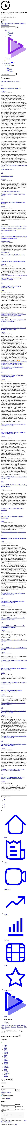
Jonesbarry (3, 264)
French (5, 1049)
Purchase (3, 1083)
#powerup (9, 364)
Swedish (6, 1071)
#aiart (3, 313)
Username (17, 1089)
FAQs (10, 1025)
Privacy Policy (8, 1122)
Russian (6, 1052)
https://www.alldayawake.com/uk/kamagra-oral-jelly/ (14, 226)
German (6, 1050)
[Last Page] (5, 807)
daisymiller (3, 179)
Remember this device (7, 1095)
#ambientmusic (14, 315)
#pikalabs (3, 314)
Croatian (6, 1062)
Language (4, 1028)
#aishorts (14, 313)
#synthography (14, 314)
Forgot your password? (6, 1092)
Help (7, 1023)
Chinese (6, 1057)
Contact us (13, 1027)
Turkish (5, 1055)
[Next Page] (5, 805)
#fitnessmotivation (22, 361)
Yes (2, 19)
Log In (15, 1124)
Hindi (5, 1056)
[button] (9, 63)
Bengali (6, 1064)
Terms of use (16, 1025)
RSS (25, 1027)
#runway (8, 314)
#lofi (20, 364)
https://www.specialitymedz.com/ (12, 191)
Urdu (5, 1059)
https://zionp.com (5, 252)
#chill (19, 315)
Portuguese (6, 1067)
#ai (1, 313)
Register (11, 71)
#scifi (9, 315)
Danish (5, 1074)
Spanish (6, 1053)
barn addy (3, 91)
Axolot (2, 290)
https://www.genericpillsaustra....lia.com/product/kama (14, 275)
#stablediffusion (22, 314)
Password (17, 1091)
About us (7, 1027)
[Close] (19, 1036)
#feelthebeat (4, 364)
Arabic (5, 1046)
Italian (5, 1069)
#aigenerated (20, 313)
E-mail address (19, 1106)
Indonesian (6, 1060)
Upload (11, 33)
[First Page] (5, 800)
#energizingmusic (5, 361)
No (5, 19)
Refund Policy (4, 1025)
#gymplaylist (4, 363)
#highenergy (20, 363)
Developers (20, 1027)
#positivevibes (15, 364)
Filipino (6, 1076)
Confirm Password (19, 1109)
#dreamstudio (4, 315)
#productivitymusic (12, 363)
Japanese (6, 1066)
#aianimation (8, 313)
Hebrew (6, 1063)
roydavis (3, 206)
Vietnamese (6, 1073)
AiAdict (3, 332)
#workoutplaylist (14, 361)
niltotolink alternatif (5, 241)
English (5, 1045)
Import (10, 35)
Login (10, 69)
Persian (5, 1070)
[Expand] (1, 22)
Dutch (5, 1048)
